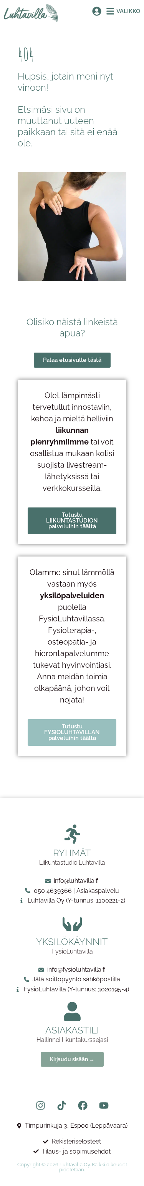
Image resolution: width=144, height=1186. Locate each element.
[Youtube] (103, 1105)
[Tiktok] (61, 1105)
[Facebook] (82, 1105)
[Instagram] (40, 1105)
